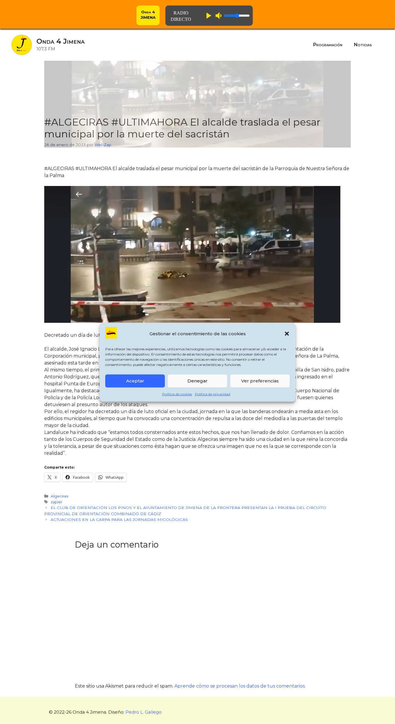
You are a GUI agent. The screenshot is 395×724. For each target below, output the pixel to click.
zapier (56, 502)
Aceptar (135, 381)
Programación (327, 44)
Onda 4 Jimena (60, 41)
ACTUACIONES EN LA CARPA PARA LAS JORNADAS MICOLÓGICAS (119, 519)
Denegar (197, 381)
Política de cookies (177, 394)
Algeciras (59, 496)
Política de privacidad (212, 394)
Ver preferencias (260, 381)
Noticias (363, 44)
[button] (287, 334)
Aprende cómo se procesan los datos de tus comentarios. (240, 686)
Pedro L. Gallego (143, 712)
